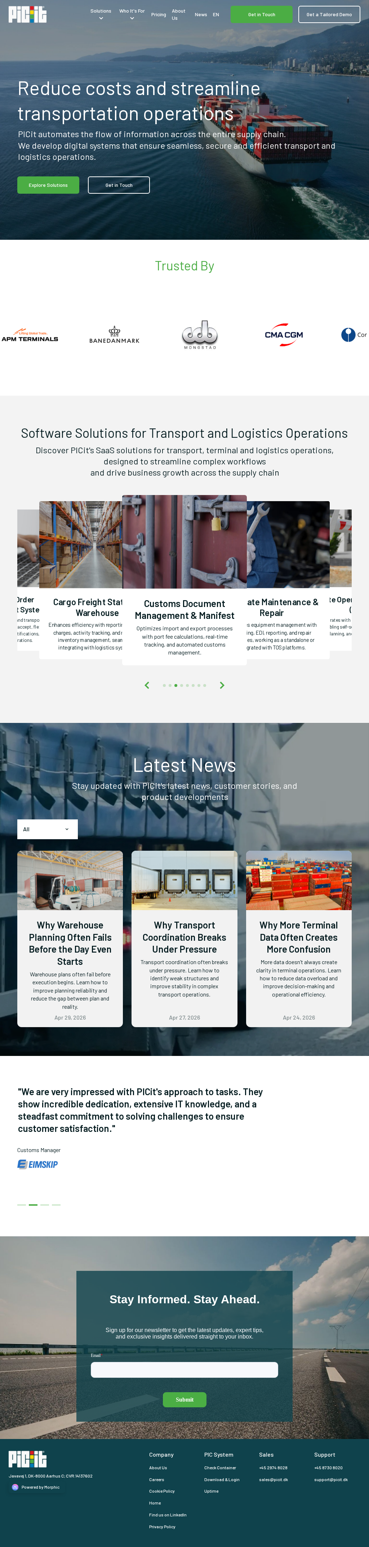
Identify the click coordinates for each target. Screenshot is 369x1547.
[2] (44, 1194)
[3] (56, 1194)
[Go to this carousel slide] (164, 685)
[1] (33, 1194)
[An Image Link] (97, 504)
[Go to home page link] (40, 1459)
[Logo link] (46, 14)
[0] (21, 1194)
